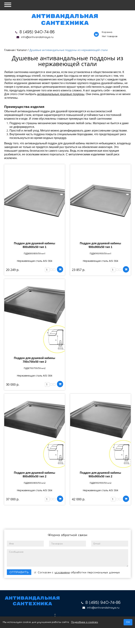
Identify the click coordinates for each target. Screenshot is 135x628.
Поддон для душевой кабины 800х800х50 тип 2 (34, 474)
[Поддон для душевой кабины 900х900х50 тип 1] (100, 201)
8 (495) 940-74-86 (37, 31)
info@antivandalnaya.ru (37, 37)
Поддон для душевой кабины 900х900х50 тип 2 (100, 474)
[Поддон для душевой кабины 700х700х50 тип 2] (34, 316)
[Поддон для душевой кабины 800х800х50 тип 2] (34, 431)
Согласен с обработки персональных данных (78, 572)
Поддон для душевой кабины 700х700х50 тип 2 (34, 360)
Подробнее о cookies (84, 622)
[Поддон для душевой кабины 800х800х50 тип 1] (34, 201)
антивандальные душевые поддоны (60, 94)
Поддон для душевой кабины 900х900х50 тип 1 (100, 245)
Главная (9, 50)
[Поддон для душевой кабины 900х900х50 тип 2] (100, 431)
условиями (62, 572)
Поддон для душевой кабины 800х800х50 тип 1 (34, 245)
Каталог (22, 50)
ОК (128, 622)
